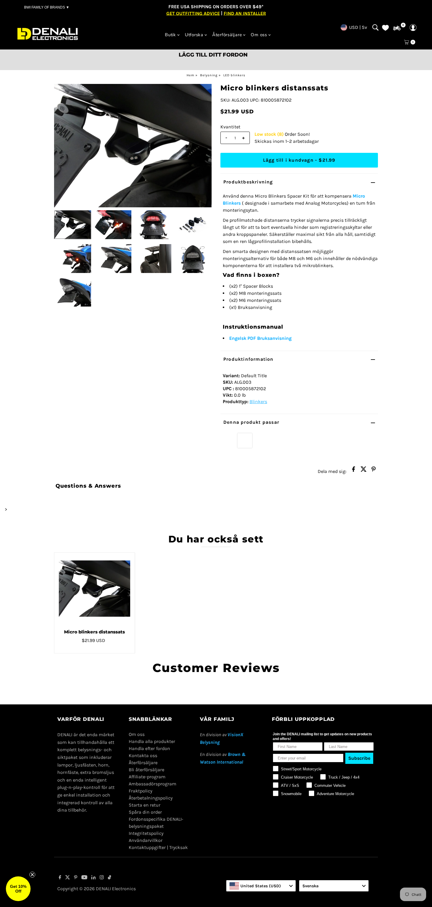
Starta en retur (144, 805)
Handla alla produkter (152, 741)
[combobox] (261, 886)
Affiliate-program (147, 776)
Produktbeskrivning (248, 182)
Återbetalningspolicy (151, 798)
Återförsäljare (227, 35)
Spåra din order (145, 812)
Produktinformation (248, 359)
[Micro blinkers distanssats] (94, 589)
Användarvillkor (146, 840)
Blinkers (258, 401)
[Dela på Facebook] (353, 470)
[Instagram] (102, 877)
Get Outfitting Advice (193, 13)
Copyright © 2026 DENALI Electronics (96, 888)
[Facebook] (60, 877)
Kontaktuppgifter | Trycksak (158, 847)
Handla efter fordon (149, 748)
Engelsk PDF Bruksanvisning (260, 338)
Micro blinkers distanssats (94, 632)
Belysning (208, 75)
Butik (170, 35)
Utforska (194, 35)
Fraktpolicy (140, 791)
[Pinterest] (75, 877)
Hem (190, 75)
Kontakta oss (143, 755)
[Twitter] (67, 877)
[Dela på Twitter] (363, 470)
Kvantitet (230, 127)
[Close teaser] (32, 875)
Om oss (259, 35)
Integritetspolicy (146, 833)
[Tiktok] (109, 877)
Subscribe (359, 758)
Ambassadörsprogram (152, 784)
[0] (397, 28)
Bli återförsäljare (146, 769)
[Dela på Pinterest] (373, 470)
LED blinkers (234, 75)
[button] (18, 888)
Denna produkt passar (251, 422)
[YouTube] (84, 877)
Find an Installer (245, 13)
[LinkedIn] (93, 877)
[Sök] (375, 27)
